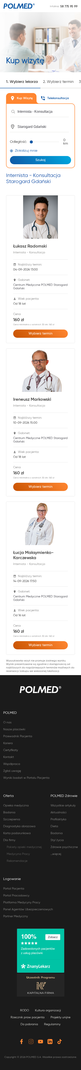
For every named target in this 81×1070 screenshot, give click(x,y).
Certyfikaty (10, 750)
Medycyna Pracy (18, 854)
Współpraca (11, 764)
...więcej (56, 854)
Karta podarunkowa (17, 833)
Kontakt (8, 757)
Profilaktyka (58, 819)
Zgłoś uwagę (12, 770)
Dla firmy (9, 840)
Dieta (54, 826)
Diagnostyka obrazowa (19, 826)
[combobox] (43, 111)
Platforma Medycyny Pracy (21, 902)
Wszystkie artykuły (63, 805)
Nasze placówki (14, 729)
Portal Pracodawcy (16, 895)
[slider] (45, 142)
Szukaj (40, 160)
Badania (9, 812)
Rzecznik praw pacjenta (27, 1017)
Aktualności (59, 812)
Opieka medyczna (16, 805)
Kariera (8, 743)
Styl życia (57, 840)
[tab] (21, 98)
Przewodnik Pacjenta (17, 736)
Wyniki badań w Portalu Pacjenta (26, 777)
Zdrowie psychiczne (64, 847)
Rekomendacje (17, 860)
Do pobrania (29, 1024)
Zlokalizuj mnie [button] (26, 151)
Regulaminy (52, 1024)
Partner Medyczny (15, 916)
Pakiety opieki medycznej (24, 847)
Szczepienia (11, 819)
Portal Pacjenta (13, 888)
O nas (7, 722)
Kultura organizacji (48, 1010)
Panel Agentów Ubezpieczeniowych (28, 909)
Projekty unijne (60, 1017)
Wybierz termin (40, 333)
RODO (24, 1010)
